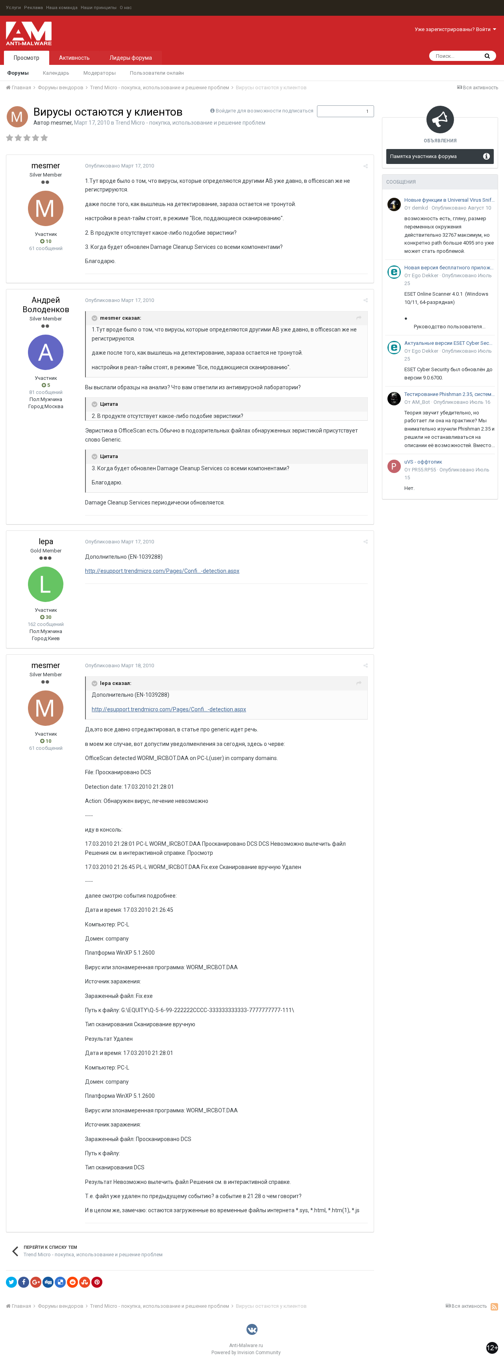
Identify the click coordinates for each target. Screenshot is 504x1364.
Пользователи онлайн (157, 73)
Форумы (18, 73)
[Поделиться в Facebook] (23, 1282)
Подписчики (337, 111)
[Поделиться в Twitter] (11, 1282)
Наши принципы (99, 7)
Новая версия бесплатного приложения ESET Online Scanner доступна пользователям (449, 268)
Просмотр (26, 58)
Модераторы (99, 73)
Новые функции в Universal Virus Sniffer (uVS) (449, 200)
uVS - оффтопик (423, 462)
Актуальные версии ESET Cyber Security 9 (449, 343)
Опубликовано (119, 166)
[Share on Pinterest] (96, 1282)
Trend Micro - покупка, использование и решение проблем (190, 123)
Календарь (56, 73)
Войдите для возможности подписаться (264, 111)
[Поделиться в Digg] (48, 1282)
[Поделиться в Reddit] (72, 1282)
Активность (74, 58)
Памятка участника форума (423, 156)
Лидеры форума (130, 58)
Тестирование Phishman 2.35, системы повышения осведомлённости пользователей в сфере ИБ (449, 394)
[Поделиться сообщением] (365, 166)
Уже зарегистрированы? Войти (454, 29)
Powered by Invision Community (246, 1352)
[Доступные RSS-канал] (494, 1306)
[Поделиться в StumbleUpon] (84, 1282)
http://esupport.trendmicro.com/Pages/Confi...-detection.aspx (162, 571)
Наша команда (62, 7)
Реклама (33, 7)
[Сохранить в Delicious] (60, 1282)
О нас (126, 7)
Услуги (13, 7)
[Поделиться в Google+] (35, 1282)
